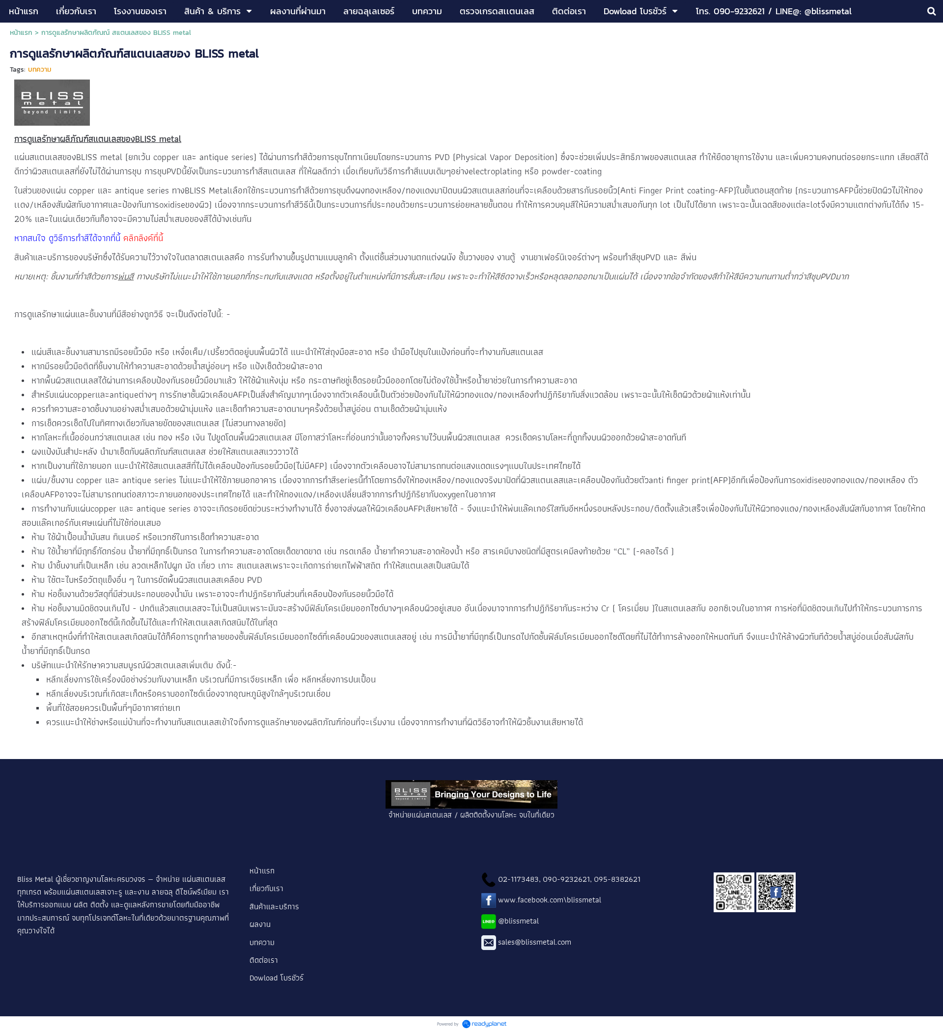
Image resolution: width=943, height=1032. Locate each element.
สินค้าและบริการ (275, 906)
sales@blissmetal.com (534, 941)
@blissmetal (518, 920)
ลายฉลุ (162, 891)
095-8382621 (617, 878)
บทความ (39, 69)
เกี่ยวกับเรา (266, 888)
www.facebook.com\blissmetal (549, 899)
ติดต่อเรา (265, 959)
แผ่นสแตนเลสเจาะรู (91, 891)
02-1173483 (518, 878)
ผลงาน (260, 924)
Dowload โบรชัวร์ (277, 977)
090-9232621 (566, 878)
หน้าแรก (21, 32)
